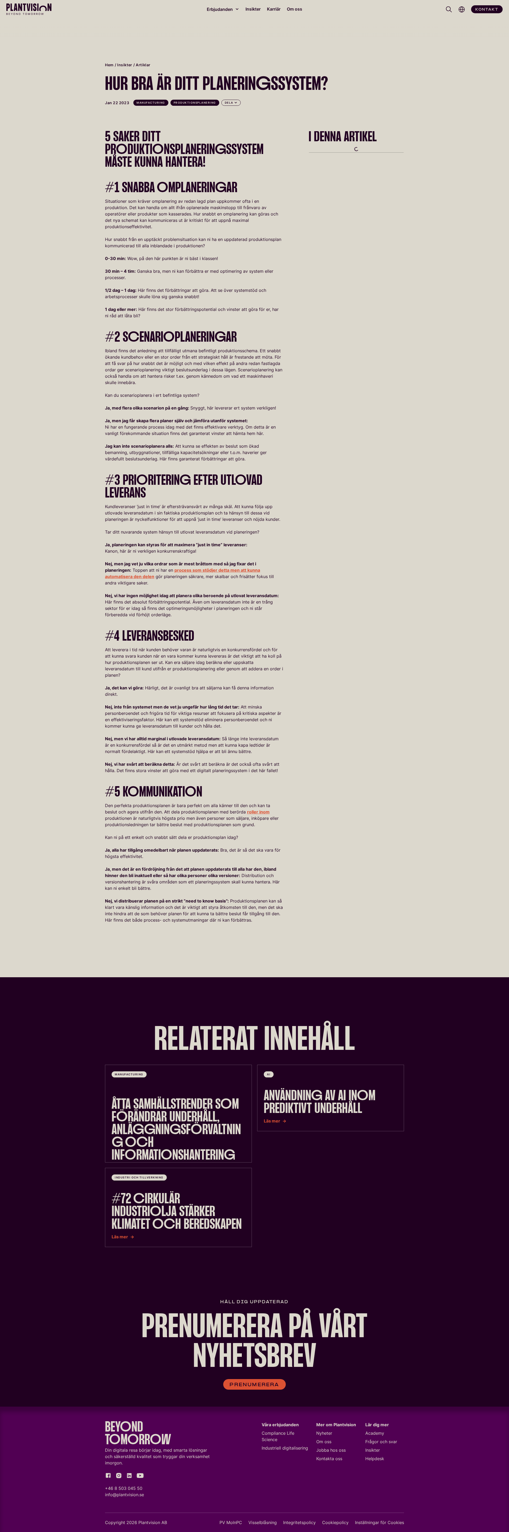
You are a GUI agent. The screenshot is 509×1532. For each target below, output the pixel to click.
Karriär (273, 9)
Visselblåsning (262, 1522)
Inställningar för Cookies (379, 1522)
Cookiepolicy (335, 1522)
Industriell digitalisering (285, 1448)
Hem (109, 65)
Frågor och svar (381, 1441)
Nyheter (324, 1433)
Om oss (294, 9)
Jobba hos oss (331, 1450)
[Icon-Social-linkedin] (129, 1475)
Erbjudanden (220, 9)
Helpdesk (374, 1458)
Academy (374, 1433)
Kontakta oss (329, 1458)
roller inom (258, 812)
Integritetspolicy (299, 1522)
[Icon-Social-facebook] (108, 1475)
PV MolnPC (231, 1522)
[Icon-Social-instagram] (119, 1475)
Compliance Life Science (278, 1436)
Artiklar (143, 65)
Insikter (253, 9)
